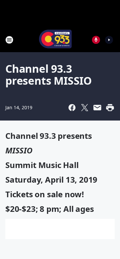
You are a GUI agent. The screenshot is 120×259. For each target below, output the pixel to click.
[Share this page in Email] (97, 107)
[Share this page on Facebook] (72, 107)
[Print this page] (110, 107)
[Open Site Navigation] (9, 40)
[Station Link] (55, 39)
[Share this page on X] (84, 107)
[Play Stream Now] (109, 40)
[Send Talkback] (96, 40)
